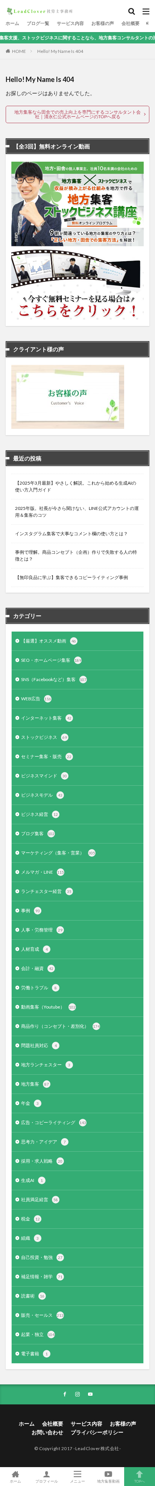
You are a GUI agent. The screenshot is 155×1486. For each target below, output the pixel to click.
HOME (19, 51)
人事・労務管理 (41, 930)
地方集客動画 (108, 1481)
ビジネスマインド (44, 776)
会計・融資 (37, 968)
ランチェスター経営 (46, 891)
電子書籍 (34, 1353)
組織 (30, 1238)
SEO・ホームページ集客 (51, 660)
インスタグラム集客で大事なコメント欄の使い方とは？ (71, 533)
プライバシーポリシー (97, 1432)
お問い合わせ (47, 1432)
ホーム (12, 23)
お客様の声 (102, 23)
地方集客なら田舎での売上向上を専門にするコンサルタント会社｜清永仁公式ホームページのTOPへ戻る (77, 114)
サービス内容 (70, 23)
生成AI (32, 1180)
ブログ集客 (38, 833)
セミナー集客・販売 (46, 756)
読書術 (32, 1296)
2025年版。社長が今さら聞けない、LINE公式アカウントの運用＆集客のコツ (77, 511)
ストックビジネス (44, 737)
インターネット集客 (46, 718)
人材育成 (34, 949)
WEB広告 (36, 698)
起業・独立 (38, 1334)
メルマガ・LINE (42, 872)
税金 (30, 1219)
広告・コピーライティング (53, 1122)
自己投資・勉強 (41, 1257)
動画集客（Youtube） (48, 1007)
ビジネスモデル (41, 795)
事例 (30, 910)
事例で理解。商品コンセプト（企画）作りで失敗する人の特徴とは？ (76, 555)
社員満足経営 (39, 1199)
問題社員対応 (39, 1045)
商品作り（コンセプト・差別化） (60, 1026)
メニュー (77, 1481)
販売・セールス (42, 1315)
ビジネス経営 (39, 814)
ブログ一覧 (38, 23)
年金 (30, 1103)
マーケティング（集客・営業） (58, 853)
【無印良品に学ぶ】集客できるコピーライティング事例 (71, 577)
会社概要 (131, 23)
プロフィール (46, 1481)
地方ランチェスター (45, 1064)
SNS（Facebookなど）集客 (54, 679)
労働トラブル (39, 987)
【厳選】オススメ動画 (48, 641)
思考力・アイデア (43, 1142)
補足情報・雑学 (41, 1276)
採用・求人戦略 (41, 1161)
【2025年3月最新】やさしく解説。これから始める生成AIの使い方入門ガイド (75, 486)
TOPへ (139, 1481)
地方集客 (35, 1084)
